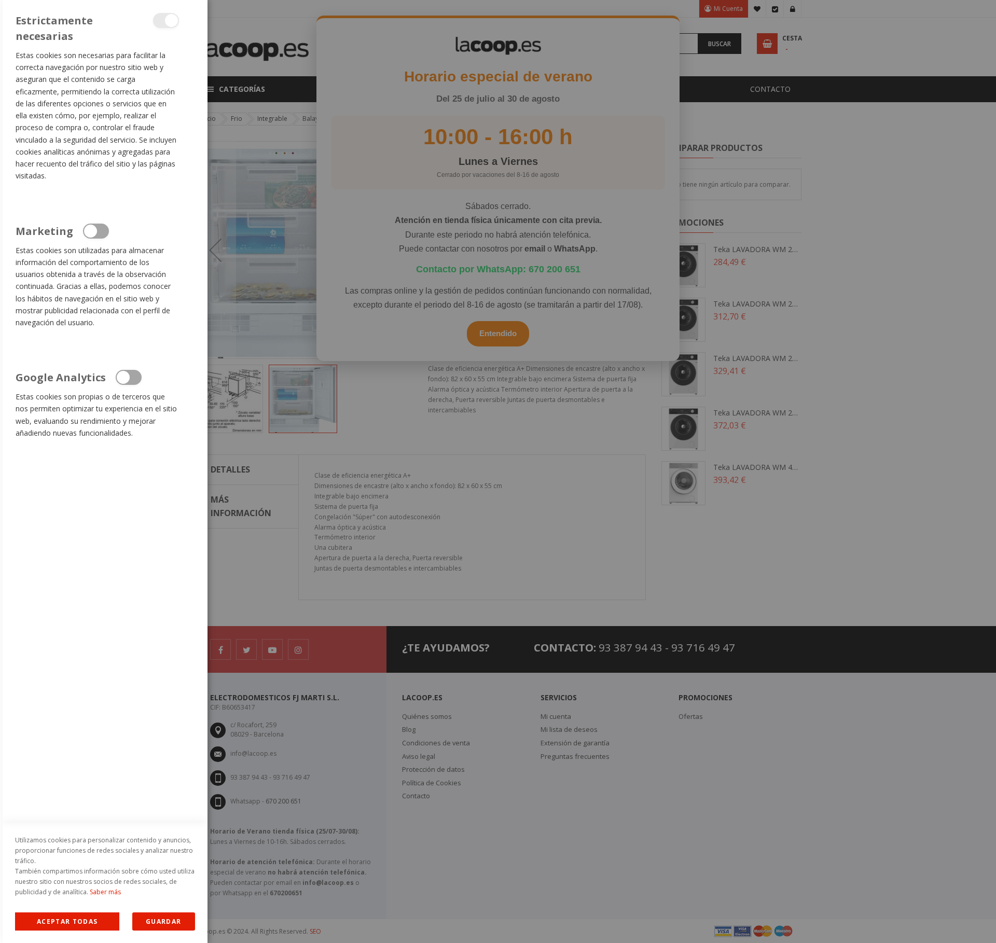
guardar (163, 921)
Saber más (105, 891)
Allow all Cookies (67, 921)
